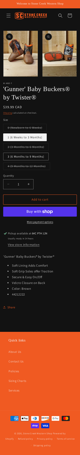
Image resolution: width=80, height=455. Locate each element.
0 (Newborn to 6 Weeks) (27, 128)
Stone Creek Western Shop (37, 433)
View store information (23, 245)
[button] (8, 15)
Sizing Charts (17, 381)
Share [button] (11, 307)
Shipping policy (42, 445)
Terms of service (66, 438)
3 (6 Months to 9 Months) (26, 156)
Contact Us (16, 361)
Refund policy (25, 438)
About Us (15, 352)
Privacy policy (45, 438)
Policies (14, 371)
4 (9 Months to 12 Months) (29, 167)
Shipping (7, 112)
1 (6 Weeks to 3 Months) (25, 137)
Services (14, 390)
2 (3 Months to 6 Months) (28, 148)
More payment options (40, 221)
